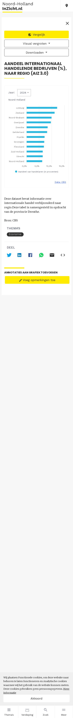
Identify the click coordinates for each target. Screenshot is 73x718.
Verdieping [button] (27, 714)
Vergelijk (38, 34)
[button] (67, 6)
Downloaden (35, 52)
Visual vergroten (35, 43)
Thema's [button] (9, 714)
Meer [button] (64, 714)
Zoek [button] (45, 714)
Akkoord (36, 698)
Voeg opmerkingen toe (38, 280)
